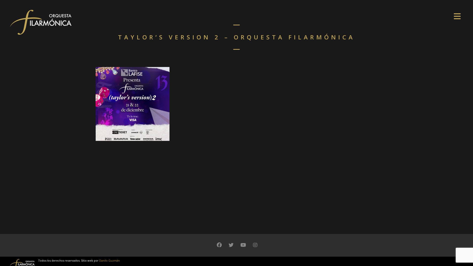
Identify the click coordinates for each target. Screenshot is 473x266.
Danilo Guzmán (109, 260)
